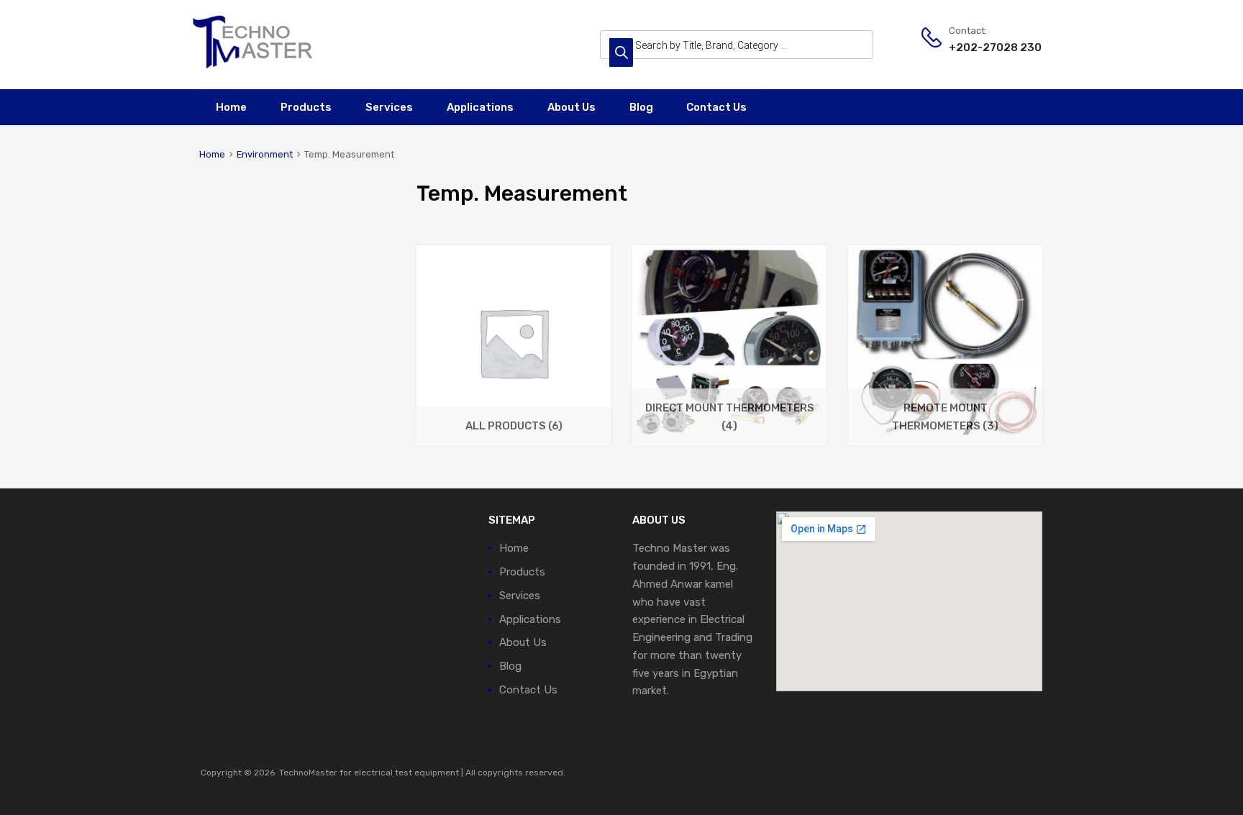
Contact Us (716, 107)
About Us (571, 107)
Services (389, 107)
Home (231, 107)
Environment (265, 154)
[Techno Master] (253, 67)
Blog (641, 107)
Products (306, 107)
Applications (480, 107)
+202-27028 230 (984, 47)
